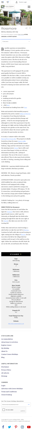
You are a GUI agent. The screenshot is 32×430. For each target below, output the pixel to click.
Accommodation (7, 339)
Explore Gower (6, 345)
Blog (2, 357)
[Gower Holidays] (8, 6)
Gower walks (22, 141)
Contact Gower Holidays (9, 354)
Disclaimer (5, 367)
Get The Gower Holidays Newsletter (12, 401)
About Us (4, 351)
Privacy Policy (6, 370)
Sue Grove (21, 34)
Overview (5, 41)
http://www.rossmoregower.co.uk (16, 323)
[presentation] (14, 410)
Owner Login (23, 2)
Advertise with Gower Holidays (12, 388)
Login (3, 385)
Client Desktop (6, 395)
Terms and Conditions (9, 392)
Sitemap (4, 376)
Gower (16, 148)
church (6, 221)
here (8, 105)
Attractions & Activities (9, 342)
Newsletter (3, 4)
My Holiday (8, 4)
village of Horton (25, 114)
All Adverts (5, 373)
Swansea (9, 212)
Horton (3, 139)
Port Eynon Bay (11, 139)
